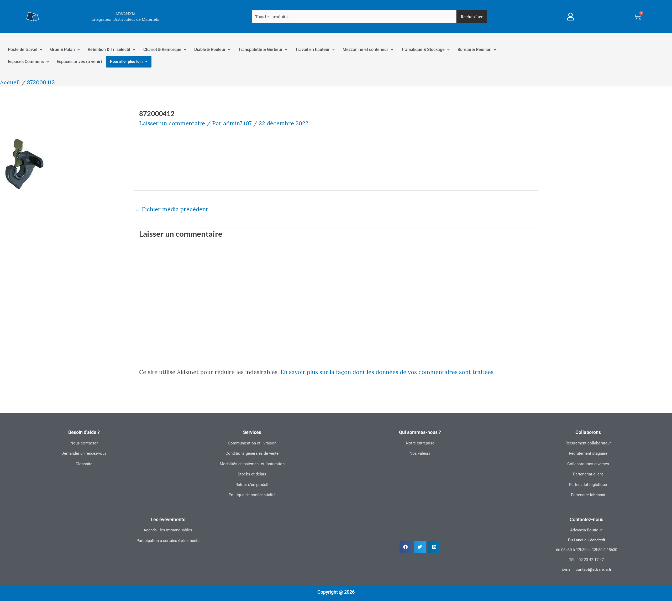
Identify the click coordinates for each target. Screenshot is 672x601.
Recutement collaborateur (588, 443)
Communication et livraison (252, 443)
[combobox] (354, 16)
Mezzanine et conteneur (365, 49)
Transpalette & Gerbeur (260, 49)
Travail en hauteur (312, 49)
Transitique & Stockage (423, 49)
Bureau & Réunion (474, 49)
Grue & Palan (62, 49)
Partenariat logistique (588, 484)
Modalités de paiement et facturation (252, 464)
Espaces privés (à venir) (79, 61)
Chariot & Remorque (162, 49)
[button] (405, 547)
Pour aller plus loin (126, 61)
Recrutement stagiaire (588, 453)
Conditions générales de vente (252, 453)
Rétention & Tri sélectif (109, 49)
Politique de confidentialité (252, 495)
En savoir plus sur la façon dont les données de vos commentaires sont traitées (387, 372)
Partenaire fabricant (588, 495)
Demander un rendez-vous (84, 453)
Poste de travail (22, 49)
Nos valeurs (420, 453)
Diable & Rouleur (209, 49)
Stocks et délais (252, 474)
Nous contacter (84, 443)
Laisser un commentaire (172, 123)
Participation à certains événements (168, 540)
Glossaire (84, 464)
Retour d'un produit (252, 484)
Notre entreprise (420, 443)
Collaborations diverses (588, 464)
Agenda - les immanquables (168, 530)
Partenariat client (588, 474)
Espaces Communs (26, 61)
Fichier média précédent (171, 209)
